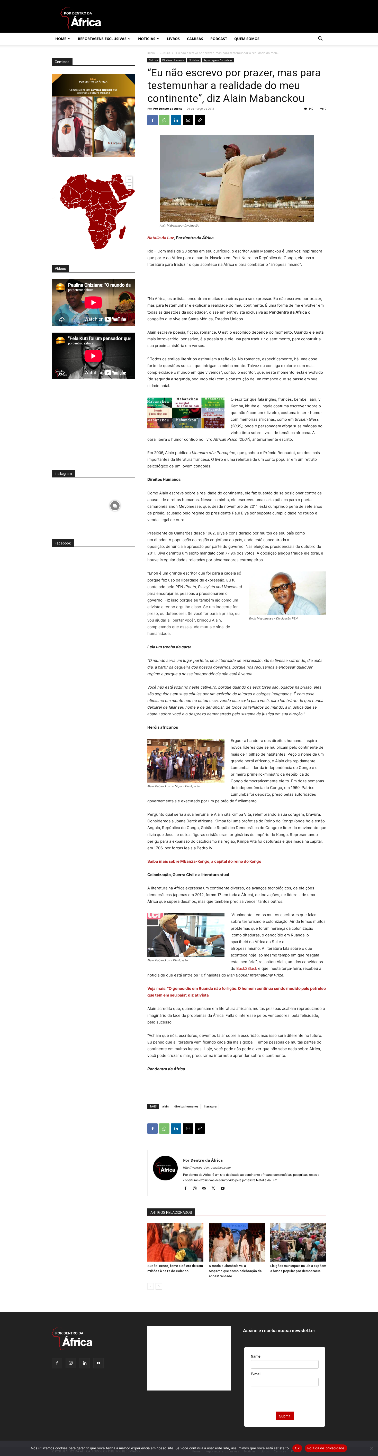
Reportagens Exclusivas (102, 38)
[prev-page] (150, 1286)
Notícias (146, 38)
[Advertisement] (237, 282)
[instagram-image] (72, 504)
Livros (173, 38)
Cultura (165, 53)
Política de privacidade (326, 1448)
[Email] (188, 120)
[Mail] (206, 1189)
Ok (297, 1448)
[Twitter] (215, 1189)
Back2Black (247, 968)
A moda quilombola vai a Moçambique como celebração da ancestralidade (235, 1271)
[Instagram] (196, 1189)
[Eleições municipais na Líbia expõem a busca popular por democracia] (298, 1242)
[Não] (371, 1448)
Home (60, 38)
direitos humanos (186, 1106)
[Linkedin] (176, 120)
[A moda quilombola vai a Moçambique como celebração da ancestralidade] (237, 1242)
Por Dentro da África (168, 108)
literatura (210, 1106)
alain (165, 1106)
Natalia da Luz (160, 237)
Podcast (218, 38)
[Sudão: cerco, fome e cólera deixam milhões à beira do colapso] (175, 1242)
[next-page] (159, 1286)
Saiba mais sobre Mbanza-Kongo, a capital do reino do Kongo (204, 861)
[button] (320, 39)
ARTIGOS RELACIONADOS (171, 1212)
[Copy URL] (200, 120)
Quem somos (246, 38)
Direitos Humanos (173, 60)
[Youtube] (224, 1189)
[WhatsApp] (164, 120)
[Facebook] (152, 120)
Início (151, 53)
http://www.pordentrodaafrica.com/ (207, 1167)
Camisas (195, 38)
